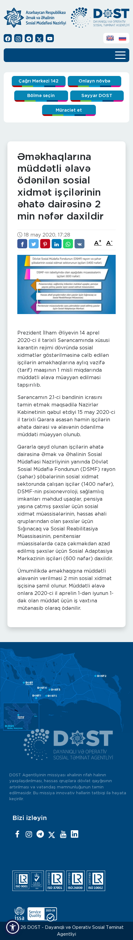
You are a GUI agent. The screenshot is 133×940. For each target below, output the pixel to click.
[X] (52, 835)
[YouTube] (63, 835)
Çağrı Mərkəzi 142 (38, 81)
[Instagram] (29, 835)
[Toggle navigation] (120, 54)
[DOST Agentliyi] (74, 835)
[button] (12, 927)
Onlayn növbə (94, 81)
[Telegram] (40, 835)
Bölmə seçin (41, 96)
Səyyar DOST (96, 96)
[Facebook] (17, 835)
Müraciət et (69, 110)
